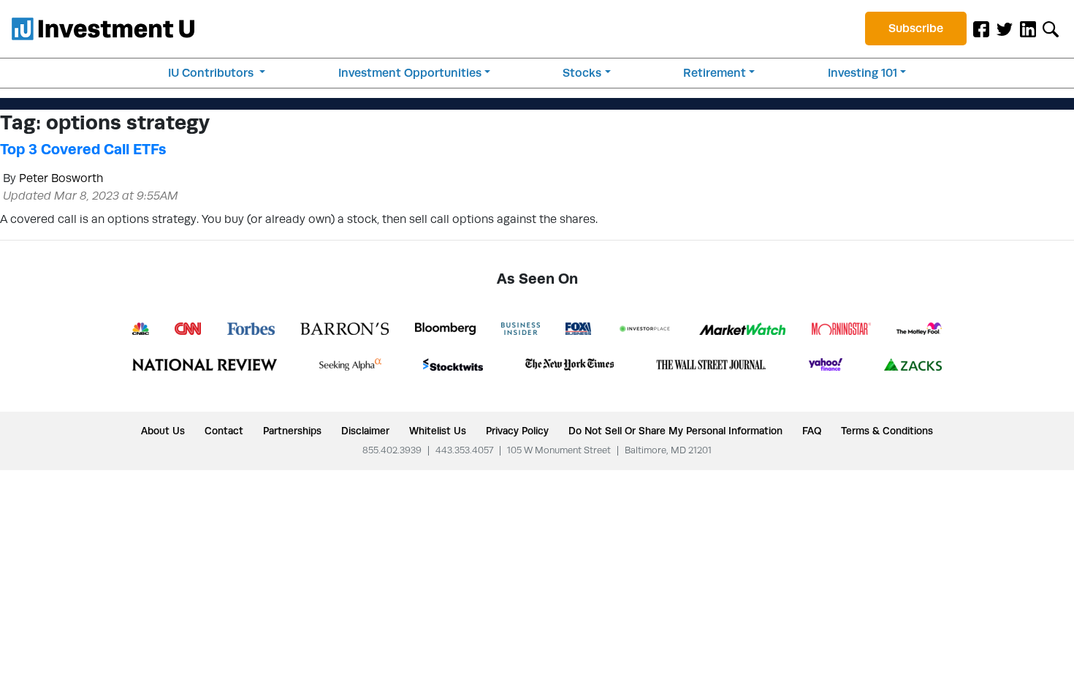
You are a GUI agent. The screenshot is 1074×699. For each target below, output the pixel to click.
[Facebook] (981, 28)
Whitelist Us (437, 431)
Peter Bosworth (61, 178)
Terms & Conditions (887, 431)
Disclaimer (365, 431)
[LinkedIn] (1028, 28)
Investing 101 (862, 73)
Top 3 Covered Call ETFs (83, 149)
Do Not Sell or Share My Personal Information (675, 431)
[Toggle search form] (1051, 28)
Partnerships (292, 431)
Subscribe (915, 28)
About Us (163, 431)
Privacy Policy (517, 431)
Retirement (714, 73)
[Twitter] (1005, 28)
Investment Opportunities (409, 73)
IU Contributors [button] (212, 73)
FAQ (811, 431)
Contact (224, 431)
